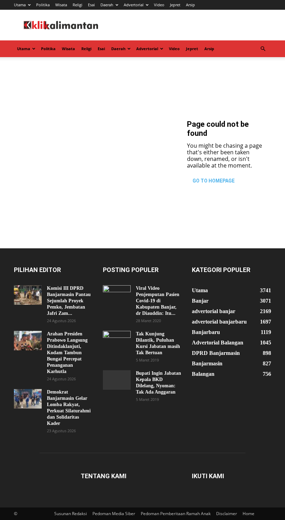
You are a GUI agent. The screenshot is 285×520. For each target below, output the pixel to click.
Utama (20, 4)
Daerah (106, 4)
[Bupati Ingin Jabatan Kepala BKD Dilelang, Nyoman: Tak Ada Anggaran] (117, 380)
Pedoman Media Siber (113, 514)
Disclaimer (226, 514)
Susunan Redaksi (70, 514)
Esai (91, 4)
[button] (262, 49)
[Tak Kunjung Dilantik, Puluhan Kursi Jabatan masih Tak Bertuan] (117, 340)
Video (159, 4)
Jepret (175, 4)
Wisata (61, 4)
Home (248, 514)
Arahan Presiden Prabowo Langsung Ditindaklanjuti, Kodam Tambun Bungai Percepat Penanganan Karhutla (67, 352)
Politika (43, 4)
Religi (77, 4)
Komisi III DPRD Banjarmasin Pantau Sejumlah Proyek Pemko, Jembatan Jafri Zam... (69, 301)
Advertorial (134, 4)
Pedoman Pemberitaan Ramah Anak (176, 514)
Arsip (190, 4)
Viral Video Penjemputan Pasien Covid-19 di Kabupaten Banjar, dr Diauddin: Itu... (157, 301)
